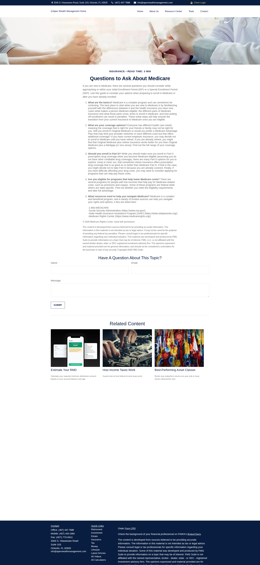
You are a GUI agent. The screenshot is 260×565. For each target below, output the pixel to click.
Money (94, 546)
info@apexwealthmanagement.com (155, 2)
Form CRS (130, 528)
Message (56, 280)
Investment (96, 533)
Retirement (96, 529)
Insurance (96, 539)
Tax (93, 543)
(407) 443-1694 (67, 533)
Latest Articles (98, 553)
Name (54, 263)
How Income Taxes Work (119, 370)
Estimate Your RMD (64, 370)
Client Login (200, 2)
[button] (140, 11)
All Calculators (98, 560)
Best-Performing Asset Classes (175, 370)
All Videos (96, 556)
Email (134, 263)
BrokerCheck (194, 534)
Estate (94, 536)
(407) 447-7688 (122, 2)
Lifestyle (95, 549)
